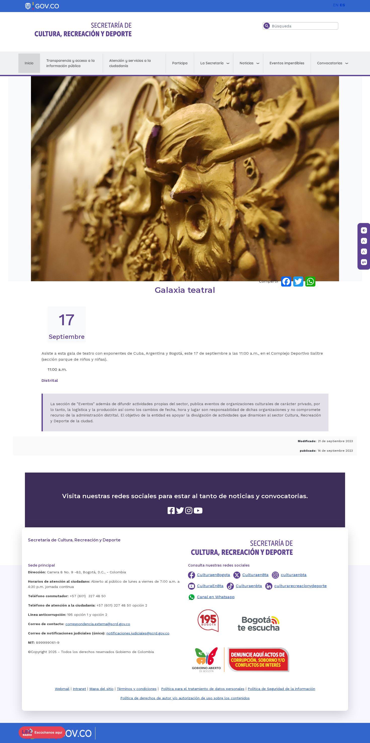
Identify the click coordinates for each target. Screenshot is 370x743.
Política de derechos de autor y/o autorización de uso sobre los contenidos (185, 698)
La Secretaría (212, 63)
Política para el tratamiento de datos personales (202, 689)
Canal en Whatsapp (216, 596)
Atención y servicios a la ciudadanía (130, 63)
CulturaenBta (255, 574)
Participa (180, 63)
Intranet (79, 689)
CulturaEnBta (210, 585)
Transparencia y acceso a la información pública (70, 63)
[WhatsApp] (310, 281)
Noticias (246, 63)
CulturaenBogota (213, 574)
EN (336, 5)
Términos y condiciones (137, 689)
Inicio (29, 63)
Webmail (62, 689)
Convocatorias (329, 63)
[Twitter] (298, 281)
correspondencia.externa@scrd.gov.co (97, 624)
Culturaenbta (249, 585)
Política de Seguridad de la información (281, 689)
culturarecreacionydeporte (300, 585)
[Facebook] (286, 281)
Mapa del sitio (101, 689)
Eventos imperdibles (287, 63)
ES (342, 5)
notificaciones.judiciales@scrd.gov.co (137, 633)
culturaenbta (294, 574)
